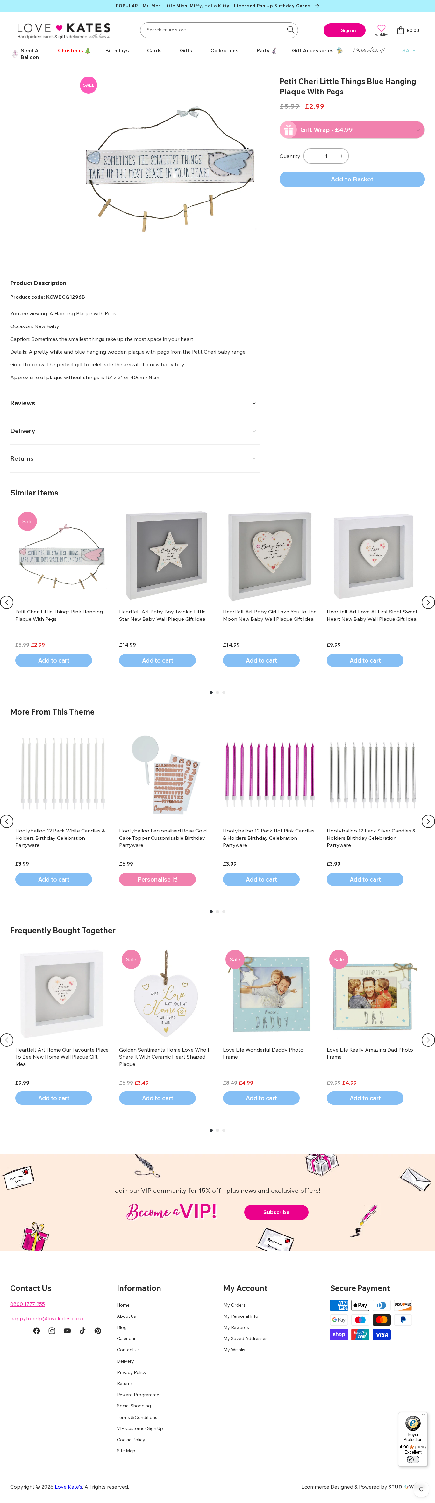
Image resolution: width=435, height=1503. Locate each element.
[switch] (413, 1459)
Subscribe (276, 1212)
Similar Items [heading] (34, 492)
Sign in (348, 30)
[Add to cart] (157, 879)
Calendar (126, 1339)
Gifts (186, 50)
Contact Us (128, 1350)
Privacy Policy (131, 1372)
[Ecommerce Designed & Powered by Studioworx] (407, 1487)
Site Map (126, 1451)
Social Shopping (134, 1406)
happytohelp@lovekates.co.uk (47, 1318)
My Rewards (236, 1328)
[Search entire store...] (291, 30)
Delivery (125, 1361)
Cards (154, 50)
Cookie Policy (131, 1439)
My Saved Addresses (245, 1339)
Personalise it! (368, 50)
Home (123, 1305)
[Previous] (6, 602)
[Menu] (424, 1416)
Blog (122, 1328)
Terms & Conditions (137, 1417)
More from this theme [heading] (52, 711)
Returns (125, 1384)
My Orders (234, 1305)
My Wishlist (235, 1350)
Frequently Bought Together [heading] (63, 930)
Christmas (70, 50)
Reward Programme (138, 1395)
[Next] (428, 602)
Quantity (290, 156)
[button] (72, 50)
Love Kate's (68, 1487)
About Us (126, 1316)
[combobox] (219, 30)
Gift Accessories (313, 50)
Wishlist (381, 35)
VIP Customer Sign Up (140, 1428)
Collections (224, 50)
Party (263, 50)
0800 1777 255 (27, 1304)
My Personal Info (240, 1316)
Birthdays (117, 50)
